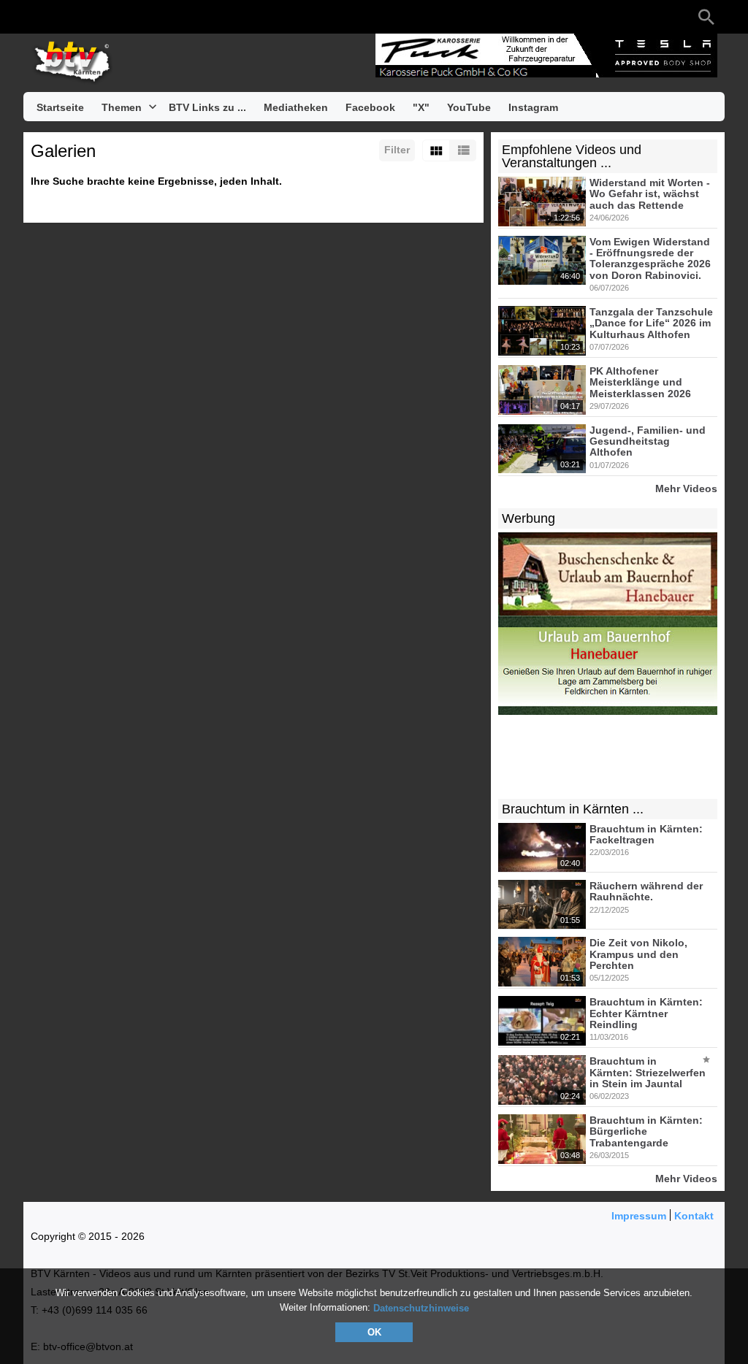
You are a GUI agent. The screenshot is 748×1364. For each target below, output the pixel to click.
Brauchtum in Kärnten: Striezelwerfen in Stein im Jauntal (647, 1073)
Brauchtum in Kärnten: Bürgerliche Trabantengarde (646, 1131)
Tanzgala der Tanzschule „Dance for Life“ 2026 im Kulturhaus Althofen (651, 323)
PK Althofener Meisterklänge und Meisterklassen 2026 (640, 382)
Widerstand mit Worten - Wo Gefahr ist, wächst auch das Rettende (649, 194)
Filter (397, 150)
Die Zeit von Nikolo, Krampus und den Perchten (638, 955)
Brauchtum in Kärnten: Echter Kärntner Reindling (646, 1014)
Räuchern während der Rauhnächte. (646, 891)
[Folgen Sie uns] (38, 16)
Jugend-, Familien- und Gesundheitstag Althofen (647, 441)
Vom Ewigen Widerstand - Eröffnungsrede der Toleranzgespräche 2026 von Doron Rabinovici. (650, 258)
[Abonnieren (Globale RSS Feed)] (125, 16)
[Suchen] (706, 17)
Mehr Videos (686, 488)
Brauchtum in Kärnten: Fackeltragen (646, 834)
